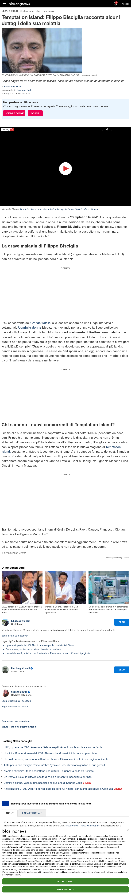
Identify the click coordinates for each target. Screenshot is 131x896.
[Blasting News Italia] (19, 4)
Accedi (125, 3)
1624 (64, 838)
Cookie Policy (14, 874)
